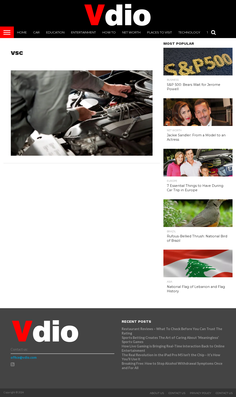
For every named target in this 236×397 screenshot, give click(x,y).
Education (55, 32)
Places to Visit (159, 32)
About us (157, 393)
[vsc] (82, 154)
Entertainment (83, 32)
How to (109, 32)
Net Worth (131, 32)
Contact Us (176, 393)
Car (36, 32)
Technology (189, 32)
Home (22, 32)
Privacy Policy (200, 393)
